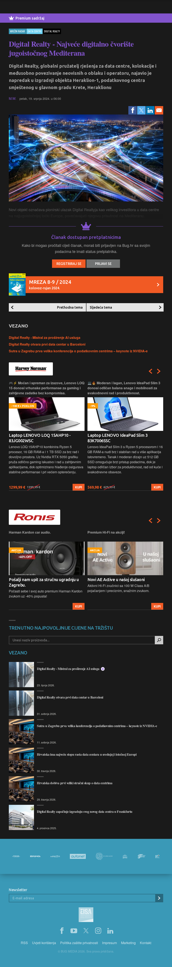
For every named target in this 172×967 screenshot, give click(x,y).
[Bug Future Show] (104, 856)
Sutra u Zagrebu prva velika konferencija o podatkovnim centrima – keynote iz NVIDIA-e (78, 351)
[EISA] (86, 915)
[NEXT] (158, 371)
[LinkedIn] (150, 110)
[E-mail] (159, 110)
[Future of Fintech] (157, 856)
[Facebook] (132, 110)
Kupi (78, 487)
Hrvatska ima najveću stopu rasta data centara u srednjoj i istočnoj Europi (86, 754)
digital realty (52, 31)
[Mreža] (55, 856)
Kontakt (145, 942)
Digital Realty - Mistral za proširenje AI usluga (44, 337)
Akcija (155, 606)
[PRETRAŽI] (159, 640)
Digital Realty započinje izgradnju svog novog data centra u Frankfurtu (84, 811)
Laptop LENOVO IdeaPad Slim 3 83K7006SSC (39, 438)
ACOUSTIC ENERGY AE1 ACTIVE (117, 579)
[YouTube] (74, 931)
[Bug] (35, 856)
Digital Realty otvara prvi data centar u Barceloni (47, 344)
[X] (86, 931)
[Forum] (16, 856)
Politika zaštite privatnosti (79, 942)
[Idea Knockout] (125, 856)
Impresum (109, 942)
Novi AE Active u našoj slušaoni (37, 579)
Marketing (128, 942)
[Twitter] (141, 110)
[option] (46, 435)
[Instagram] (98, 931)
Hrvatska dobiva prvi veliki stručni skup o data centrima (74, 782)
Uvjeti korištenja (44, 942)
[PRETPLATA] (159, 898)
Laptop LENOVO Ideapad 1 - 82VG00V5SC (114, 438)
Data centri (34, 31)
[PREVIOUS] (150, 371)
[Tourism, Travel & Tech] (141, 856)
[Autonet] (77, 856)
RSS (24, 942)
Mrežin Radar (17, 31)
